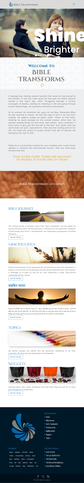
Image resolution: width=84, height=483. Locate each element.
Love (35, 462)
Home (48, 416)
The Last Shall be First (53, 455)
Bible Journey (20, 209)
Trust (37, 466)
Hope (19, 462)
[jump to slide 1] (39, 55)
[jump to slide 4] (45, 55)
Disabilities (16, 459)
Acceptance (17, 452)
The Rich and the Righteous (54, 462)
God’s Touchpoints (52, 424)
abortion (11, 452)
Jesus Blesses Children (53, 466)
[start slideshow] (36, 55)
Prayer (23, 466)
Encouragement (30, 459)
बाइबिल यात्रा (16, 285)
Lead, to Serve (50, 452)
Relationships (30, 466)
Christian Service (19, 456)
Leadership (25, 462)
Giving (10, 462)
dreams (23, 459)
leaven (31, 462)
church (33, 456)
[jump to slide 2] (41, 55)
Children (11, 456)
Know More (15, 237)
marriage (11, 466)
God (15, 462)
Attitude (31, 452)
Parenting (18, 466)
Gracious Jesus (21, 244)
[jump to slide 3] (43, 55)
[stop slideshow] (47, 55)
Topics (14, 327)
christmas (27, 456)
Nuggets (16, 364)
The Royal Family (51, 459)
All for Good (24, 452)
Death (10, 459)
